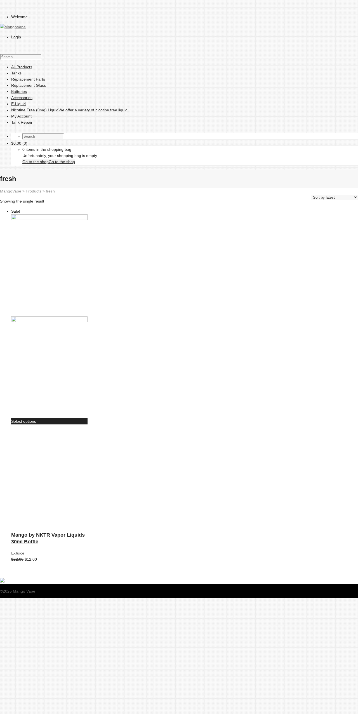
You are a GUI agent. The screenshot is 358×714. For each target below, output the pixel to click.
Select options (23, 421)
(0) (19, 143)
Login (16, 37)
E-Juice (17, 553)
